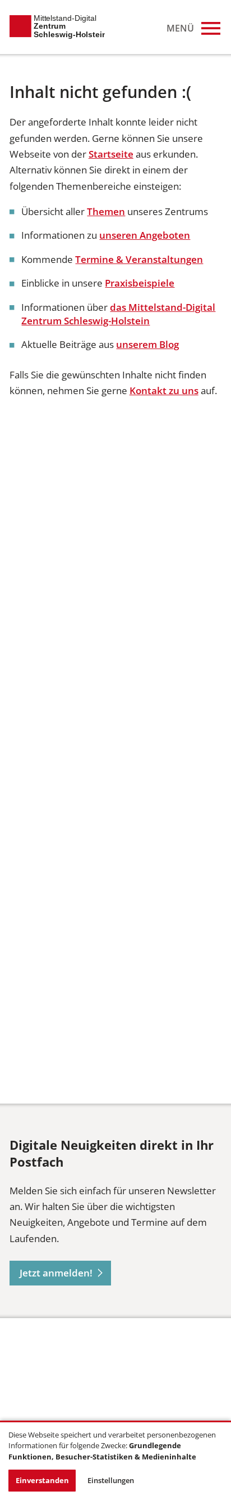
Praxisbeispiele (139, 282)
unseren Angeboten (144, 235)
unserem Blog (147, 344)
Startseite (111, 154)
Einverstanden (42, 1480)
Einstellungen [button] (110, 1480)
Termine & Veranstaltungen (139, 259)
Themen (106, 211)
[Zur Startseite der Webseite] (57, 26)
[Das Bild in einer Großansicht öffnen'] (52, 1378)
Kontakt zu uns (164, 390)
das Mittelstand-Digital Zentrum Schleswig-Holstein (118, 314)
